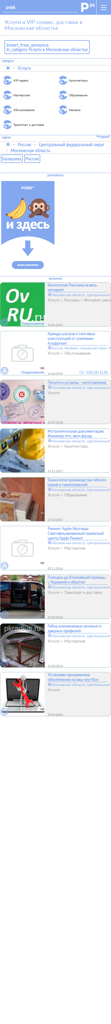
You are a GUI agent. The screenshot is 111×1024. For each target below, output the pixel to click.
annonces (55, 278)
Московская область (30, 150)
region (6, 137)
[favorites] (4, 322)
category (8, 61)
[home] (88, 7)
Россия (24, 144)
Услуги (24, 68)
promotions (55, 175)
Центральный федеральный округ (71, 144)
